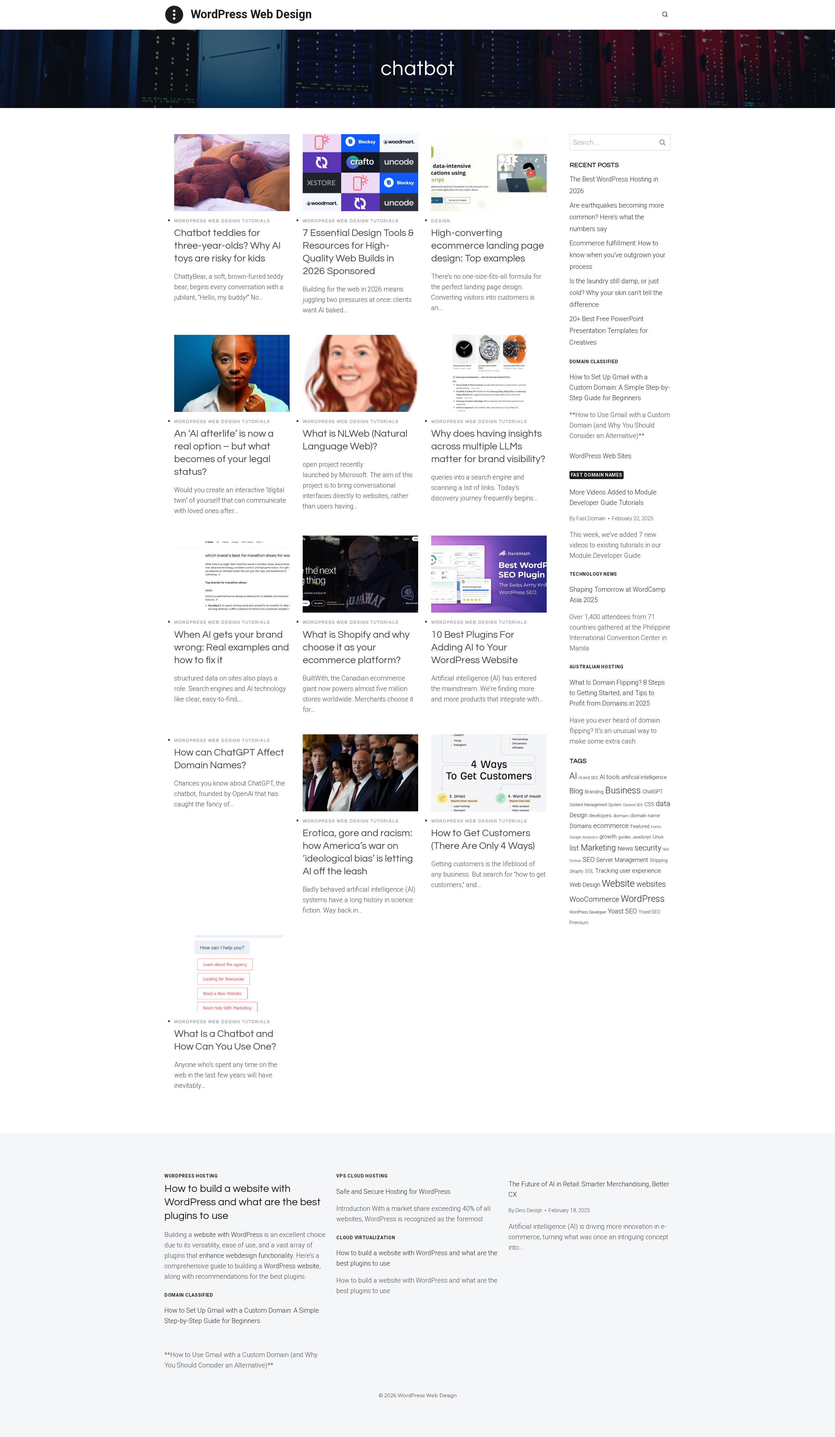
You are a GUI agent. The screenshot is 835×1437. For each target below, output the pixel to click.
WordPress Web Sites (600, 456)
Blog (576, 791)
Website (618, 883)
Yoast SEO (622, 911)
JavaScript (641, 837)
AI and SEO (588, 777)
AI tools (610, 776)
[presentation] (232, 172)
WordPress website (291, 1266)
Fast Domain (590, 518)
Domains (580, 826)
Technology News (593, 574)
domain (621, 815)
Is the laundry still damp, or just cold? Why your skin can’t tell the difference (615, 292)
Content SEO (633, 805)
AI (573, 776)
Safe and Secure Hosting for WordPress (393, 1191)
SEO (589, 860)
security (648, 847)
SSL (589, 871)
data (663, 803)
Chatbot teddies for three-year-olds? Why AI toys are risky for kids (227, 245)
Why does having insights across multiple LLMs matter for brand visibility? (488, 446)
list (574, 848)
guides (624, 837)
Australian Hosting (596, 666)
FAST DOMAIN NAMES (596, 474)
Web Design (584, 884)
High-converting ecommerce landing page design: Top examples (487, 245)
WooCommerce (594, 899)
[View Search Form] (665, 14)
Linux (658, 837)
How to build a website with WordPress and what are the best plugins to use (242, 1202)
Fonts (656, 827)
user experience (640, 870)
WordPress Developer (587, 912)
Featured (639, 826)
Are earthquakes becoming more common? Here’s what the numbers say (616, 217)
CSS (649, 804)
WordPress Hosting (191, 1176)
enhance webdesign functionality (246, 1255)
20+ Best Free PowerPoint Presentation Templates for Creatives (608, 330)
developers (600, 816)
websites (651, 884)
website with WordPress (228, 1235)
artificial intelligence (644, 777)
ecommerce (611, 826)
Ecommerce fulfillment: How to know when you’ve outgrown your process (617, 255)
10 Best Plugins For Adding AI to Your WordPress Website (474, 647)
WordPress (643, 898)
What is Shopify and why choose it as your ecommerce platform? (356, 647)
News (625, 848)
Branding (594, 792)
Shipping (659, 860)
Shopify (576, 871)
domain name (645, 816)
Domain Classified (593, 361)
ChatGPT (653, 792)
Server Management (622, 859)
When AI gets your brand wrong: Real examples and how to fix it (231, 647)
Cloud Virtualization (365, 1237)
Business (623, 790)
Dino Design (528, 1210)
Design (440, 221)
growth (608, 836)
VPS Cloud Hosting (361, 1176)
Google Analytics (583, 837)
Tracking (606, 870)
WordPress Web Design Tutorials (222, 221)
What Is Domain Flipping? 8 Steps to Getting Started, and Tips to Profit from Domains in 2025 (617, 693)
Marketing (598, 847)
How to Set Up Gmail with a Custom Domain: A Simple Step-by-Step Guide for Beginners (619, 387)
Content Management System (595, 805)
